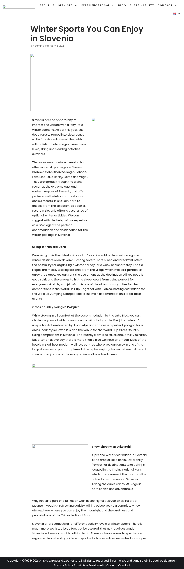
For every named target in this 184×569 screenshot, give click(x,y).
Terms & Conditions (125, 561)
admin (38, 46)
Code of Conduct (118, 565)
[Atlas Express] (20, 9)
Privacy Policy (63, 565)
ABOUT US (47, 5)
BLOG (122, 5)
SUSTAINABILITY (142, 5)
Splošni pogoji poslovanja (157, 561)
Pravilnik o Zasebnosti (89, 565)
